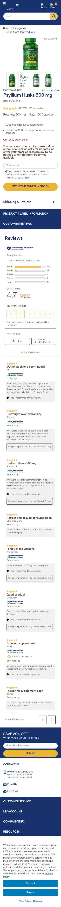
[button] (45, 6)
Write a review (36, 108)
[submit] (54, 16)
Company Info (14, 822)
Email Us (12, 784)
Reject (30, 893)
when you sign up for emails (21, 736)
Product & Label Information (25, 214)
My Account (12, 812)
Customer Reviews (17, 224)
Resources (11, 832)
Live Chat (12, 791)
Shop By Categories (14, 28)
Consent (30, 883)
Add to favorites (50, 91)
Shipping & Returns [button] (17, 202)
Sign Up (30, 753)
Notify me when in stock (30, 186)
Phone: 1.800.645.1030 (20, 772)
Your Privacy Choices (30, 901)
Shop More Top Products (21, 32)
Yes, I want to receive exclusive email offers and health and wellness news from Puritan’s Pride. (28, 174)
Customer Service (17, 801)
